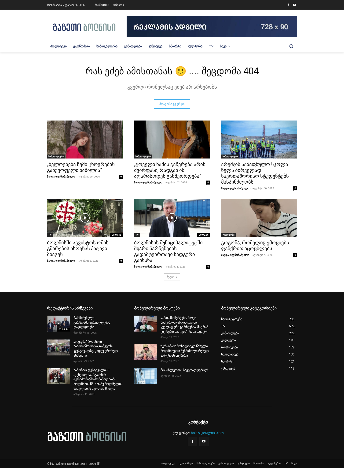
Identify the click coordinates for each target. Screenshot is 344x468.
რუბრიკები (228, 234)
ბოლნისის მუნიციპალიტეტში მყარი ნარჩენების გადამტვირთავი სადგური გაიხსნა (168, 251)
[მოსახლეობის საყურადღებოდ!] (145, 376)
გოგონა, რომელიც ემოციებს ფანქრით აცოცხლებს (255, 245)
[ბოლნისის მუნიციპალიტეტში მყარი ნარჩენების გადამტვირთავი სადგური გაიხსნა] (172, 218)
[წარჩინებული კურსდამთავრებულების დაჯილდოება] (58, 324)
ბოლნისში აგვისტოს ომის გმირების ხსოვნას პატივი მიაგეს (78, 248)
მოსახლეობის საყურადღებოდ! (184, 370)
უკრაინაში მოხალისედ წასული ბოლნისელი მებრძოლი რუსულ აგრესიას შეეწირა (185, 350)
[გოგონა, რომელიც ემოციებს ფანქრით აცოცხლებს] (259, 218)
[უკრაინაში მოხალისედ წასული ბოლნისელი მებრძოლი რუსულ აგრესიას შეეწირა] (145, 352)
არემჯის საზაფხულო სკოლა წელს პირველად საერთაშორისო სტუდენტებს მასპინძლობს (255, 173)
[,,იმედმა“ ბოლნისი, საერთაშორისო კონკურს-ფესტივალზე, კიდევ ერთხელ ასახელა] (58, 347)
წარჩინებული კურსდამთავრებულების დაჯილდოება (91, 322)
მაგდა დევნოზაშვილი (61, 176)
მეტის (170, 277)
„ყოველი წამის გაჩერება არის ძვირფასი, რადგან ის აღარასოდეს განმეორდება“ (169, 170)
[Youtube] (294, 5)
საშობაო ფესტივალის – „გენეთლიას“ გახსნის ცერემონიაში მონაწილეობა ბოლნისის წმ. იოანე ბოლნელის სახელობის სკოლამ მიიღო (97, 379)
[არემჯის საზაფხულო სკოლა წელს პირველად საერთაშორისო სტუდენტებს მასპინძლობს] (259, 140)
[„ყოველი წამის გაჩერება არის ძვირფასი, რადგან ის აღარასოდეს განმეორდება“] (172, 140)
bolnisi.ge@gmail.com (207, 432)
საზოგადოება (56, 156)
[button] (291, 46)
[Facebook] (288, 5)
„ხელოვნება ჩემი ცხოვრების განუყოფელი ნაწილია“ (81, 167)
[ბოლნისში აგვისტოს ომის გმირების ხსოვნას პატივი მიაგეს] (85, 218)
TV (49, 234)
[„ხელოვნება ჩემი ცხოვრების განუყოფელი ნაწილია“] (85, 140)
